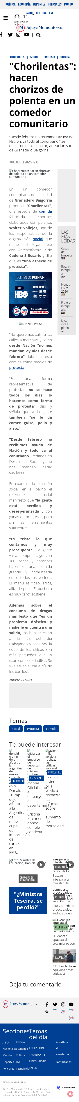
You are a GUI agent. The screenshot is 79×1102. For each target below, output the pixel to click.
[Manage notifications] (70, 1094)
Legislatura (61, 867)
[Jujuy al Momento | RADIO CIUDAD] (71, 1018)
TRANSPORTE (37, 1054)
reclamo (59, 897)
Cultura (20, 1055)
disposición (18, 781)
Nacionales (9, 1048)
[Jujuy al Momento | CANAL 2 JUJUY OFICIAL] (47, 1011)
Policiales (55, 4)
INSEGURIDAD (37, 1061)
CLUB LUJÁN (61, 927)
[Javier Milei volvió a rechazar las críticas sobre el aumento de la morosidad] (52, 777)
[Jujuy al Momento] (20, 1007)
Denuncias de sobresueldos (27, 878)
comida (45, 211)
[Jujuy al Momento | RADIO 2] (71, 1011)
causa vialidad (38, 778)
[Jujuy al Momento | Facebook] (2, 34)
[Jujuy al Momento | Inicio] (74, 1030)
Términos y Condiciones (14, 1081)
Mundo (68, 4)
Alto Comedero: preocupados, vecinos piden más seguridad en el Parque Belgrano (63, 915)
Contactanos (63, 1062)
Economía (24, 4)
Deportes (39, 4)
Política (10, 4)
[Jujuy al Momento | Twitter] (10, 34)
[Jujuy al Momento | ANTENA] (55, 1011)
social (38, 238)
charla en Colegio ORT (59, 772)
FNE (18, 1062)
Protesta (33, 729)
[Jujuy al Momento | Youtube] (26, 34)
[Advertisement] (40, 695)
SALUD (33, 1068)
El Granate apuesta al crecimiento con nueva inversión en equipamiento (64, 943)
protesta (16, 367)
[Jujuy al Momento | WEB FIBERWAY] (63, 1011)
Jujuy (6, 1042)
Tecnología (22, 1068)
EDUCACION (36, 1048)
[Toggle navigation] (5, 18)
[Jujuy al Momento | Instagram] (18, 34)
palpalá (59, 957)
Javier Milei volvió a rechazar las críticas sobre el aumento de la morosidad (55, 803)
